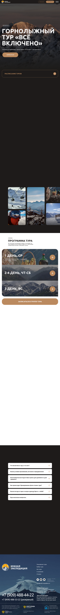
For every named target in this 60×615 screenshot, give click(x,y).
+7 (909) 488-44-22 (18, 594)
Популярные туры (42, 564)
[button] (10, 54)
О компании (40, 571)
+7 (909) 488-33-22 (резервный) (17, 599)
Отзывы (39, 574)
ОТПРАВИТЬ (37, 540)
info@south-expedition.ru (43, 583)
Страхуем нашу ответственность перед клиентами (53, 607)
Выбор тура (40, 566)
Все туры (39, 569)
